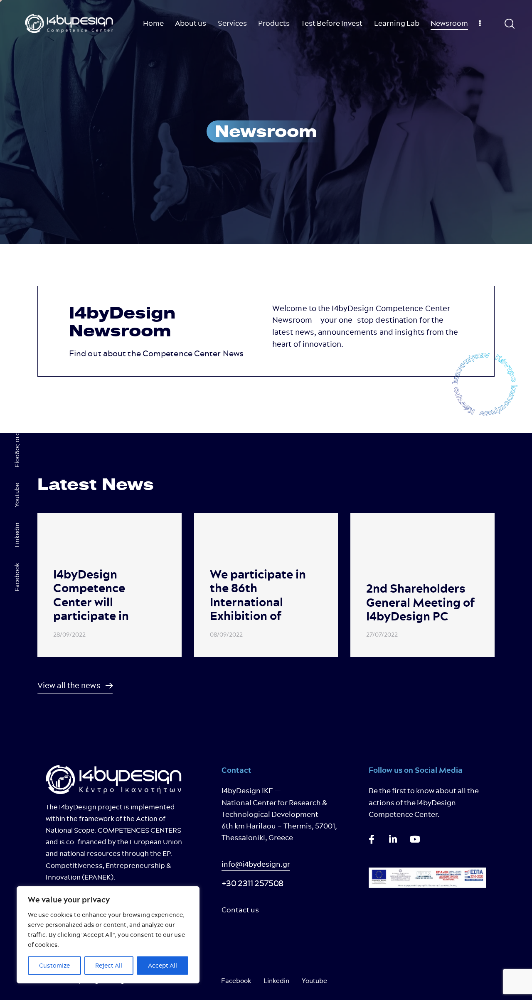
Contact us (240, 909)
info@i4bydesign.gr (256, 864)
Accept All (162, 965)
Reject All (108, 965)
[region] (108, 934)
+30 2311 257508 (252, 883)
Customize (54, 965)
